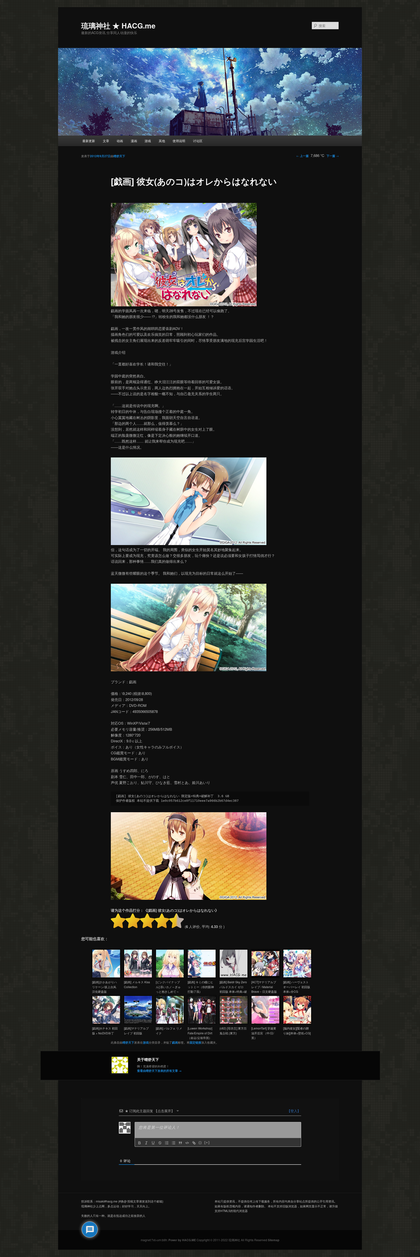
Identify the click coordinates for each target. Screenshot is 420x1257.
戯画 (175, 1042)
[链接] (194, 1143)
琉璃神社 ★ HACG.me (118, 25)
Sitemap (273, 1240)
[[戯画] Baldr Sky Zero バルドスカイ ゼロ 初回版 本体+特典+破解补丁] (233, 976)
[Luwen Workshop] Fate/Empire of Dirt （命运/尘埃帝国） (200, 1033)
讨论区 (197, 140)
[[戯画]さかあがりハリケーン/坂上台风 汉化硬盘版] (106, 976)
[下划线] (153, 1143)
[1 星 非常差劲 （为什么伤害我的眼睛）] (118, 920)
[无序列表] (173, 1143)
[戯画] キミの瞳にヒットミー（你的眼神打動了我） (201, 986)
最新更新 (88, 140)
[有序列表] (166, 1143)
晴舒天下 (119, 156)
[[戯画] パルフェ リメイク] (169, 1022)
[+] (207, 1142)
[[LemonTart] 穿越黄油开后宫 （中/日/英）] (265, 1022)
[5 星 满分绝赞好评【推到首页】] (176, 920)
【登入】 (293, 1110)
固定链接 (195, 1042)
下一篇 (332, 156)
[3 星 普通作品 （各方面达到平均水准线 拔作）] (147, 920)
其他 (162, 140)
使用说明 (179, 140)
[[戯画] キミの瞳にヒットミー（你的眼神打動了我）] (201, 976)
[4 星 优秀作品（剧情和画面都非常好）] (162, 920)
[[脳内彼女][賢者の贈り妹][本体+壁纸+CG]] (297, 1022)
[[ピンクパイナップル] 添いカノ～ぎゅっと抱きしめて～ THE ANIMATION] (169, 976)
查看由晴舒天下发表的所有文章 (159, 1070)
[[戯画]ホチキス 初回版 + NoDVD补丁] (106, 1022)
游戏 (148, 140)
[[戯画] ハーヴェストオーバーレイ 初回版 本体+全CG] (297, 976)
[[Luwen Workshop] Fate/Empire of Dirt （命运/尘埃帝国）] (201, 1022)
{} (200, 1142)
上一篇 (302, 156)
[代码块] (187, 1143)
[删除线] (160, 1143)
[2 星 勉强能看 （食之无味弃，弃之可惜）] (132, 920)
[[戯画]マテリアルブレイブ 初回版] (138, 1022)
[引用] (180, 1143)
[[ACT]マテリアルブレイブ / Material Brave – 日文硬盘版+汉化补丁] (265, 976)
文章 (106, 140)
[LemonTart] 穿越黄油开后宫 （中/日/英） (263, 1033)
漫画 (134, 140)
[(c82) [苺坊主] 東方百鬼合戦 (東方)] (233, 1022)
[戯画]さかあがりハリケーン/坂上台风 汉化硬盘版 (104, 986)
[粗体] (139, 1143)
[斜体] (146, 1143)
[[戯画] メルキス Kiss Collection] (138, 976)
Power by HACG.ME (182, 1240)
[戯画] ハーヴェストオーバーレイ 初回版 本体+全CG (296, 986)
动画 (120, 140)
